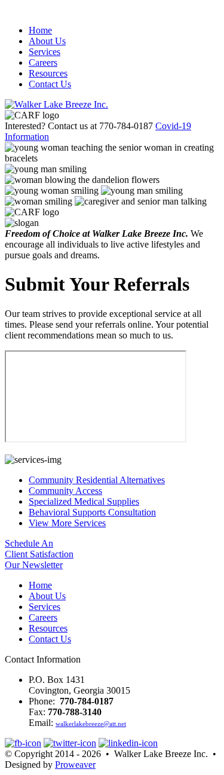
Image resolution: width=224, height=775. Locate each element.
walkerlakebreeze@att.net (91, 723)
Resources (48, 73)
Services (44, 52)
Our (34, 565)
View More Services (67, 523)
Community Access (65, 491)
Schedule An (29, 543)
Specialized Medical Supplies (84, 501)
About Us (47, 41)
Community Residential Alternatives (97, 480)
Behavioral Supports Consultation (92, 512)
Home (40, 30)
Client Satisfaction (39, 554)
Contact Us (50, 84)
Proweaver (75, 764)
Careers (43, 62)
